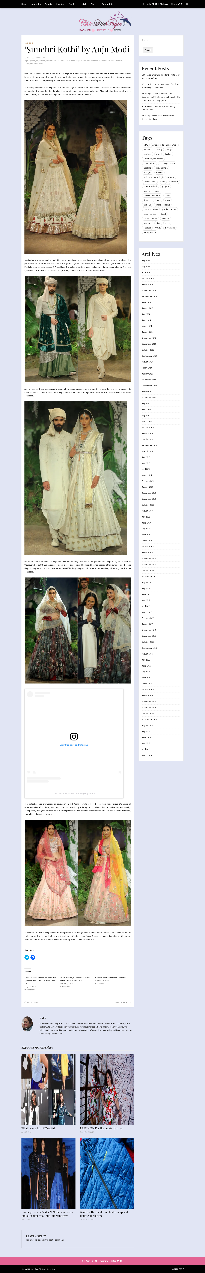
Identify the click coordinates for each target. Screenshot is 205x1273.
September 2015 (149, 719)
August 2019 (147, 451)
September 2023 (149, 356)
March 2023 (147, 367)
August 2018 (147, 510)
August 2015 (147, 725)
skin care (148, 223)
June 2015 (146, 737)
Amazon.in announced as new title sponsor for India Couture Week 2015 (40, 980)
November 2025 (149, 290)
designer (148, 172)
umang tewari (150, 232)
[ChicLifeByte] (103, 21)
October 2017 (148, 570)
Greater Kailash (150, 186)
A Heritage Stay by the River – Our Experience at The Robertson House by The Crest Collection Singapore (161, 97)
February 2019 (148, 481)
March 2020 (147, 421)
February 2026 (148, 278)
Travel (94, 4)
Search (145, 40)
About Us (36, 4)
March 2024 (147, 326)
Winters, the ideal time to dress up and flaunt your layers (104, 1214)
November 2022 (149, 379)
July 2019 (146, 457)
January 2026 (147, 284)
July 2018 (146, 516)
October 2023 (148, 350)
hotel (157, 191)
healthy (147, 191)
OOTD (146, 209)
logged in (42, 1239)
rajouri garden (150, 214)
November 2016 (149, 636)
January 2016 (147, 695)
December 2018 (149, 493)
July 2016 (146, 659)
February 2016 (148, 689)
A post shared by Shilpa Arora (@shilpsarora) (74, 793)
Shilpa (174, 4)
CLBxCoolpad (149, 163)
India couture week (93, 60)
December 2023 (149, 338)
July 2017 (146, 588)
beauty (159, 149)
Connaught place (167, 163)
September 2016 (149, 648)
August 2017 (147, 582)
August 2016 (147, 653)
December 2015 (149, 701)
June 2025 (146, 302)
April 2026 (146, 272)
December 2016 (149, 630)
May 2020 (146, 415)
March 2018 (147, 540)
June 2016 (146, 665)
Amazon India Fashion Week (164, 144)
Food (71, 4)
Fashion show (168, 177)
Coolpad (147, 167)
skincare (165, 218)
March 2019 (147, 475)
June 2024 (146, 320)
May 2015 (146, 743)
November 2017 (149, 564)
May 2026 (146, 266)
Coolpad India (161, 167)
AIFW (146, 144)
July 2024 (146, 314)
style (158, 223)
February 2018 (148, 546)
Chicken (168, 154)
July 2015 (146, 731)
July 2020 (146, 403)
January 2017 (147, 624)
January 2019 (147, 487)
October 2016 (148, 642)
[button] (75, 177)
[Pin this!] (127, 1002)
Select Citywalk (150, 218)
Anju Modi (32, 60)
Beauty (48, 4)
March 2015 (147, 755)
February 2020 (148, 427)
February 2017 (148, 618)
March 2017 (147, 612)
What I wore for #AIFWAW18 (38, 1128)
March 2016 (147, 683)
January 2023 (147, 373)
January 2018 (147, 552)
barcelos (148, 149)
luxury (167, 200)
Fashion (60, 4)
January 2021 (147, 391)
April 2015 (146, 749)
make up (147, 204)
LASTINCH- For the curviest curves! (102, 1128)
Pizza (155, 209)
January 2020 (147, 433)
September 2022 (149, 385)
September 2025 (149, 296)
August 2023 (147, 361)
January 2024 (147, 332)
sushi (167, 223)
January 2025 (147, 308)
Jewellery (148, 200)
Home (24, 4)
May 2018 (146, 528)
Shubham (164, 4)
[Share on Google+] (130, 1002)
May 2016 (146, 671)
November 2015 (149, 707)
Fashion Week (51, 60)
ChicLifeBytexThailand (153, 158)
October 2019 (148, 439)
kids (159, 200)
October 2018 (148, 505)
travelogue (170, 227)
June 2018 (146, 522)
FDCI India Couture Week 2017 (68, 60)
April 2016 (146, 677)
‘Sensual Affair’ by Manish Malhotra (110, 977)
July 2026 (146, 260)
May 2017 (146, 600)
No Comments (32, 1002)
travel (158, 227)
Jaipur (168, 195)
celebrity (148, 154)
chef (158, 154)
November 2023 (149, 344)
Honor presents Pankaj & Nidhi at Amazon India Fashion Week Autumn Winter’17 (47, 1214)
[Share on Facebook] (121, 1002)
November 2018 (149, 499)
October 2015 (148, 713)
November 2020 (149, 397)
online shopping (163, 204)
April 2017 (146, 606)
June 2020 (146, 409)
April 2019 (146, 469)
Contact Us (107, 4)
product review (169, 209)
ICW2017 (82, 60)
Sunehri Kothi (38, 63)
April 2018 (146, 534)
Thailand (147, 227)
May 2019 (146, 463)
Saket (163, 214)
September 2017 (149, 576)
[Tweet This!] (124, 1002)
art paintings (40, 60)
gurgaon (165, 186)
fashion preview (151, 177)
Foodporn (173, 181)
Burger (170, 149)
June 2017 (146, 594)
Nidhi (149, 4)
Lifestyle (82, 4)
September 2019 (149, 445)
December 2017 (149, 558)
